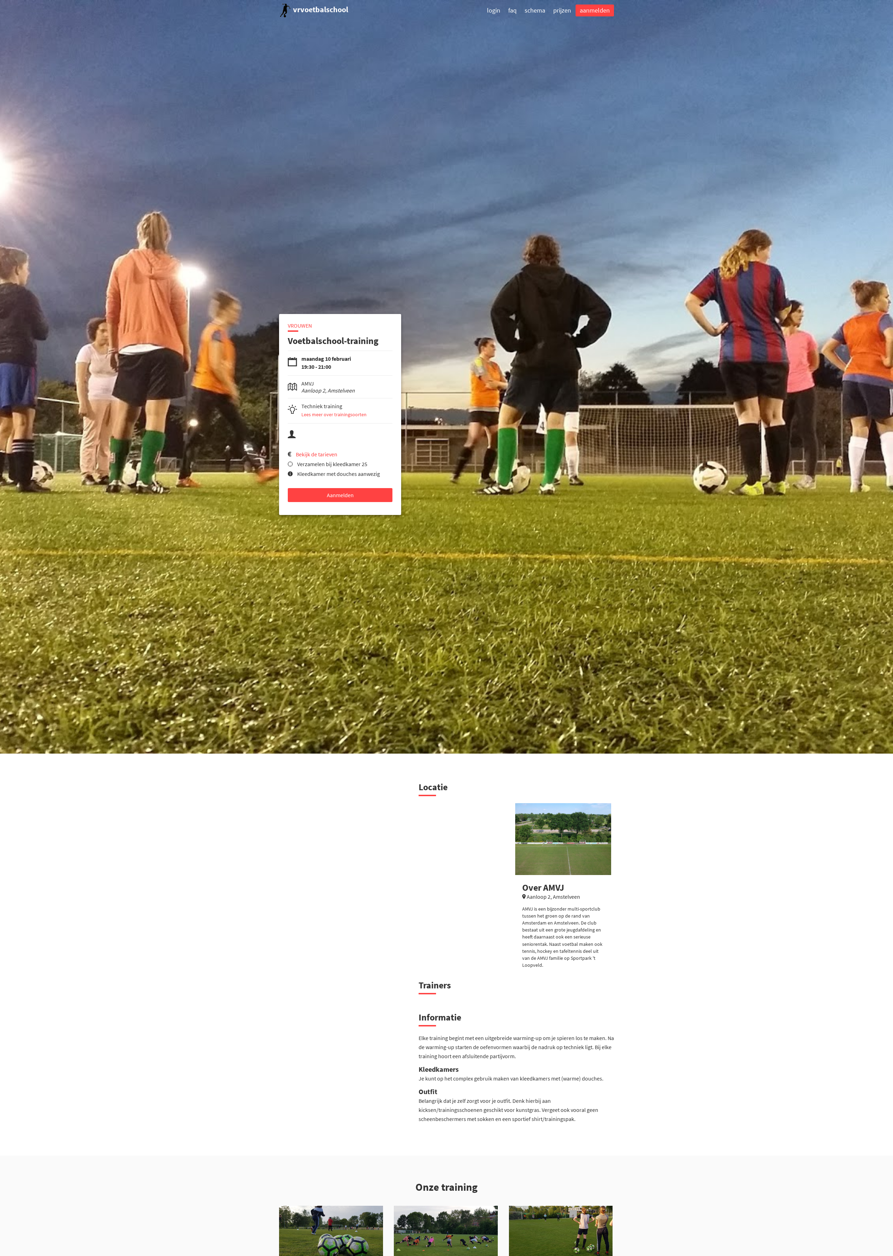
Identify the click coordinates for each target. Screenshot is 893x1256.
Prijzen (562, 10)
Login (493, 10)
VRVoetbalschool (320, 9)
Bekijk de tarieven (316, 454)
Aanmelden (595, 10)
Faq (512, 10)
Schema (535, 10)
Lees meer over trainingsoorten (334, 414)
